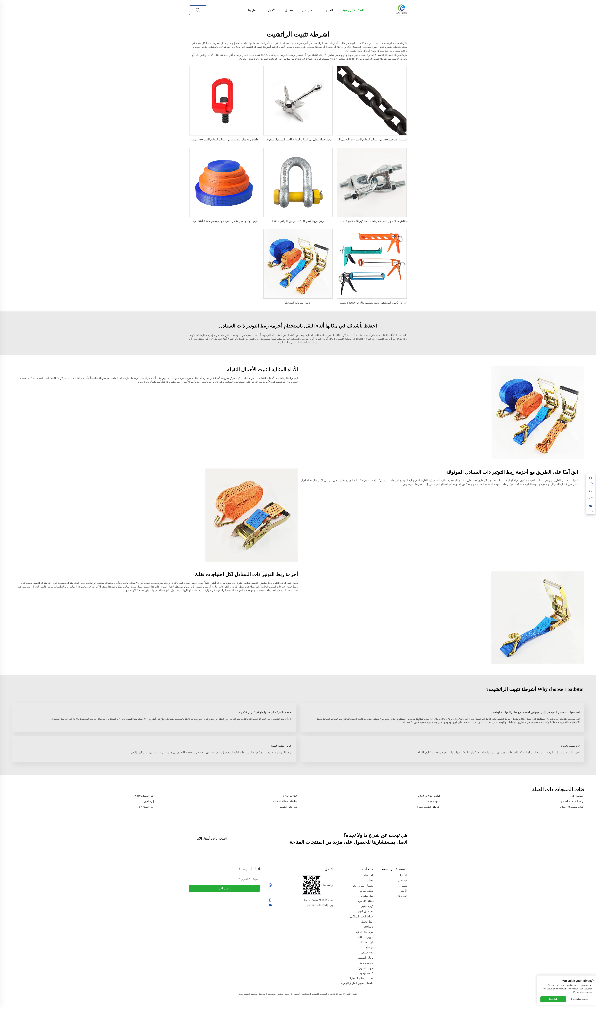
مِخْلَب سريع (367, 890)
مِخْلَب (370, 880)
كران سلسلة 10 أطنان (571, 806)
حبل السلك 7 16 (145, 806)
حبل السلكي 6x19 (144, 795)
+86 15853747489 (315, 900)
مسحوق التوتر (365, 911)
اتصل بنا (253, 10)
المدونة (262, 993)
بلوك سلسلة (366, 942)
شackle (369, 926)
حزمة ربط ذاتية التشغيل (298, 302)
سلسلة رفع (577, 795)
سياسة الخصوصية (248, 993)
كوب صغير (367, 906)
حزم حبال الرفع (365, 931)
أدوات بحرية (367, 962)
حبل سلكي (367, 895)
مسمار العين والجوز (362, 885)
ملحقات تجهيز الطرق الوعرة (357, 983)
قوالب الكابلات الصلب (429, 795)
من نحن (307, 10)
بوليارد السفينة (365, 957)
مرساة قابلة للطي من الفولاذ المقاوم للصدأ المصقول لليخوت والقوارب (294, 139)
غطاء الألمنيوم (366, 901)
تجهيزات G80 (366, 937)
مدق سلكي (367, 952)
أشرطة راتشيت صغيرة (428, 806)
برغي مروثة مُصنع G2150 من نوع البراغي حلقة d (298, 221)
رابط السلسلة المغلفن (572, 801)
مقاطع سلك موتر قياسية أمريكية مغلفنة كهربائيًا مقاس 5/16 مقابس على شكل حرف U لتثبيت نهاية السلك (350, 221)
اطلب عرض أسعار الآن (212, 838)
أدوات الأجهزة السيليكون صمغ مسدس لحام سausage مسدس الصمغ (369, 302)
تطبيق (289, 10)
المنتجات (327, 10)
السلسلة (369, 875)
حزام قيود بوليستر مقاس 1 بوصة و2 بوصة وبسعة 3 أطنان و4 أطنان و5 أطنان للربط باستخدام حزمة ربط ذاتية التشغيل (195, 221)
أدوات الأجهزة (366, 968)
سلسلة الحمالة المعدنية (285, 801)
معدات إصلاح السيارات (361, 978)
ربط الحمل (367, 921)
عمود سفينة (434, 801)
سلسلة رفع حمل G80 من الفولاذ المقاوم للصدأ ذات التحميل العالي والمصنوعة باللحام (360, 139)
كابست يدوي (366, 973)
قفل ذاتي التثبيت (288, 806)
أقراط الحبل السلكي (362, 916)
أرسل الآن (224, 888)
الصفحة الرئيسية (353, 10)
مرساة (370, 947)
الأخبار (272, 10)
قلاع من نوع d (290, 795)
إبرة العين (149, 801)
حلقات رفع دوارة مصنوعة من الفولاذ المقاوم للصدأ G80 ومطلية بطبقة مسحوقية (215, 139)
